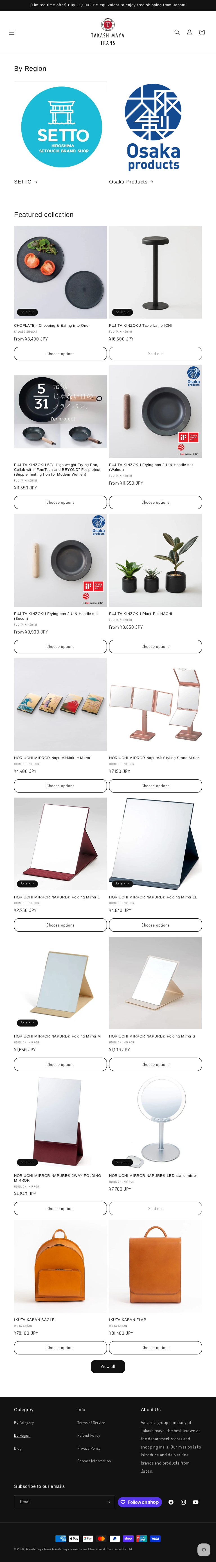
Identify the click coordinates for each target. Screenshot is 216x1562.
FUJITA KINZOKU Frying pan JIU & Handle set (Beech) (56, 616)
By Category (24, 1422)
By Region (22, 1435)
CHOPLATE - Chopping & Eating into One (51, 325)
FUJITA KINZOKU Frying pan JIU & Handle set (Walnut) (151, 467)
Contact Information (94, 1460)
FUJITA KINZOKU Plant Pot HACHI (140, 614)
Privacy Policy (88, 1448)
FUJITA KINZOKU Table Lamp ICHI (140, 325)
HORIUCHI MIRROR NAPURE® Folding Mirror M (57, 1036)
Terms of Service (91, 1422)
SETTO (23, 182)
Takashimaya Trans (38, 1549)
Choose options (60, 353)
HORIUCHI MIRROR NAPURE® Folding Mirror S (152, 1036)
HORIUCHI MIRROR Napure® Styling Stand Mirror (154, 758)
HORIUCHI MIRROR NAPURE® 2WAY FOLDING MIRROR (57, 1177)
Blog (17, 1448)
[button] (12, 32)
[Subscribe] (108, 1501)
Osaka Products (128, 182)
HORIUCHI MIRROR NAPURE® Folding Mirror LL (153, 897)
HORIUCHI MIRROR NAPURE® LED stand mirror (153, 1175)
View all (108, 1366)
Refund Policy (88, 1435)
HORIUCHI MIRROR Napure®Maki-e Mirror (52, 758)
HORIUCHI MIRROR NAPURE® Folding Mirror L (57, 897)
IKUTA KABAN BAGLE (34, 1320)
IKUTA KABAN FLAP (128, 1320)
